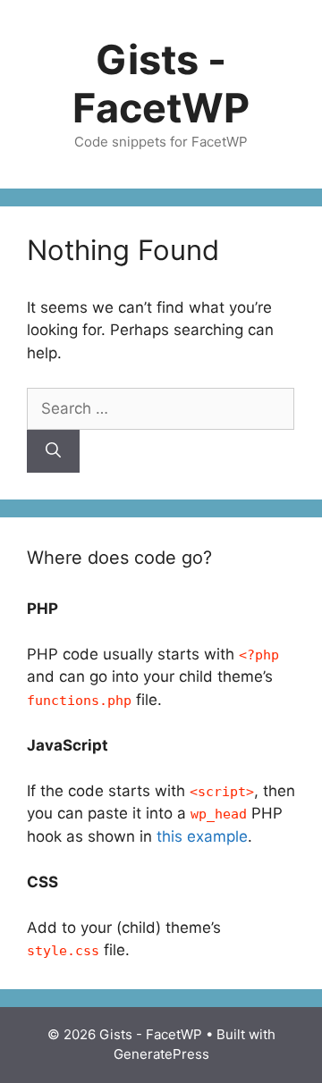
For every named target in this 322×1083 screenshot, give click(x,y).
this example (202, 836)
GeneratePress (161, 1053)
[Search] (53, 451)
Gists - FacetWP (161, 83)
